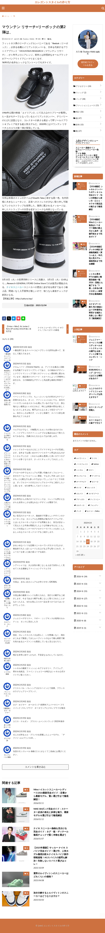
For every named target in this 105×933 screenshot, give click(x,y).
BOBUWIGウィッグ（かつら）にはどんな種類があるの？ (95, 374)
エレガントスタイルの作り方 (52, 2)
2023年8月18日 (20, 496)
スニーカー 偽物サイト (85, 148)
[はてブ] (14, 318)
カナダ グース (94, 493)
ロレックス (91, 487)
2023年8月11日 (20, 542)
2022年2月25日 (20, 665)
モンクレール (81, 476)
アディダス (80, 499)
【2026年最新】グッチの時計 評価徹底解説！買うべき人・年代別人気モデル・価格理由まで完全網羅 (96, 255)
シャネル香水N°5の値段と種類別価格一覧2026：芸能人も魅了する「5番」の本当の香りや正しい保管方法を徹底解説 (96, 284)
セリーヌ (95, 482)
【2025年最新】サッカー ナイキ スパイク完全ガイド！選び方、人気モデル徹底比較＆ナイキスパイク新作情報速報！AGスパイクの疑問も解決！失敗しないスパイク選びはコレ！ (50, 856)
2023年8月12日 (20, 512)
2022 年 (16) (81, 606)
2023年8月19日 (20, 446)
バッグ (80, 99)
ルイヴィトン (81, 458)
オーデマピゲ (81, 482)
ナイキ (94, 458)
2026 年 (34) (81, 577)
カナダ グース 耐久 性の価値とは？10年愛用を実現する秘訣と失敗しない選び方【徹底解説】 (96, 311)
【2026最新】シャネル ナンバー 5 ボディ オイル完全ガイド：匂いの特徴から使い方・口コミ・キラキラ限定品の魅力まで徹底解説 (96, 198)
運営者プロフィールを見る (87, 63)
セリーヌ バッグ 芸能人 (96, 408)
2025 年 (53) (81, 584)
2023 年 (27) (81, 599)
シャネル (79, 470)
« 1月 (78, 555)
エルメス (79, 493)
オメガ (78, 487)
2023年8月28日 (20, 393)
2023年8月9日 (19, 562)
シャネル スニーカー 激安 (86, 155)
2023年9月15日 (20, 364)
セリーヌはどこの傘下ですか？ (95, 421)
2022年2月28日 (20, 615)
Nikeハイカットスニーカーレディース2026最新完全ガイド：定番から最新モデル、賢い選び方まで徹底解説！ (50, 794)
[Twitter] (9, 318)
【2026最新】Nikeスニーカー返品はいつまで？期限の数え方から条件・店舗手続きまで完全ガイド (95, 228)
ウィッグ (80, 93)
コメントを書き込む (35, 767)
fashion (96, 464)
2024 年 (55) (81, 591)
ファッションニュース (87, 106)
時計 (79, 112)
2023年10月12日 (20, 347)
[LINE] (23, 318)
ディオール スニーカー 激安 (87, 157)
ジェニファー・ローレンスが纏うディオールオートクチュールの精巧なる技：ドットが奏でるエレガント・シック (95, 350)
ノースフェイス (82, 464)
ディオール (96, 476)
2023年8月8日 (19, 592)
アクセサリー (83, 86)
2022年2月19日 (20, 718)
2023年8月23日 (20, 426)
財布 (79, 125)
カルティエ (80, 505)
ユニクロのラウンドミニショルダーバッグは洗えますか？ (95, 393)
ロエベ (91, 470)
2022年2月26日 (20, 632)
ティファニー (95, 499)
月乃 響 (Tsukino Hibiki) (25, 39)
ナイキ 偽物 (81, 153)
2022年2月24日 (20, 702)
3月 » (83, 555)
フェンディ (94, 505)
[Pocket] (18, 318)
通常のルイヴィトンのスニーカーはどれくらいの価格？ (50, 875)
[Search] (103, 8)
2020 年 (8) (81, 621)
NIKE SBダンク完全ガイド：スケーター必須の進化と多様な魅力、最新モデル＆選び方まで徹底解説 (50, 812)
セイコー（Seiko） (94, 511)
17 (88, 542)
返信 (30, 347)
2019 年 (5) (81, 628)
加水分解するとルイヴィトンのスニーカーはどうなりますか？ (50, 894)
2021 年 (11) (81, 613)
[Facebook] (4, 318)
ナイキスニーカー (15, 287)
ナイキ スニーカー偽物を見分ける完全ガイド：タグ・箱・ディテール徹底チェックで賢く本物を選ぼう (50, 831)
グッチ (78, 511)
